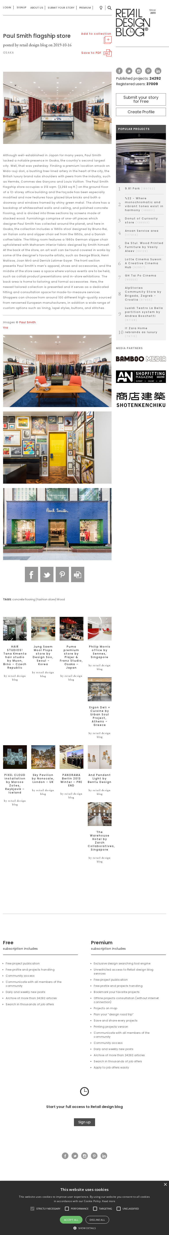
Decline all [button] (97, 1219)
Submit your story (61, 7)
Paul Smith (27, 322)
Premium (85, 7)
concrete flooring (23, 599)
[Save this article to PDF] (77, 574)
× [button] (165, 1184)
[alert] (84, 1208)
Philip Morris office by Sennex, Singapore (99, 652)
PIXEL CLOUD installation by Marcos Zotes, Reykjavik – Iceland (15, 783)
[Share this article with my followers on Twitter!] (46, 574)
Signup (21, 7)
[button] (32, 1208)
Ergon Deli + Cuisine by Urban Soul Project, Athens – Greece (99, 716)
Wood (61, 599)
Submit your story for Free (140, 99)
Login (7, 7)
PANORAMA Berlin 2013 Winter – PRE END (71, 780)
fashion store (46, 599)
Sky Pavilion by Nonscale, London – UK (43, 778)
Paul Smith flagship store (37, 35)
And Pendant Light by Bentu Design (100, 778)
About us (36, 7)
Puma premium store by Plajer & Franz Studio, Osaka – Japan (71, 657)
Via (5, 327)
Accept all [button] (71, 1219)
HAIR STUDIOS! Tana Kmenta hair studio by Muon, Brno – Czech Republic (15, 657)
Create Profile (141, 112)
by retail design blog (15, 677)
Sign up (84, 1122)
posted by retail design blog (25, 44)
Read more (108, 1201)
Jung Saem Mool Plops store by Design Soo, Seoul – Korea (43, 655)
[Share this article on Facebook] (31, 574)
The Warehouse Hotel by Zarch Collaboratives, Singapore (100, 840)
